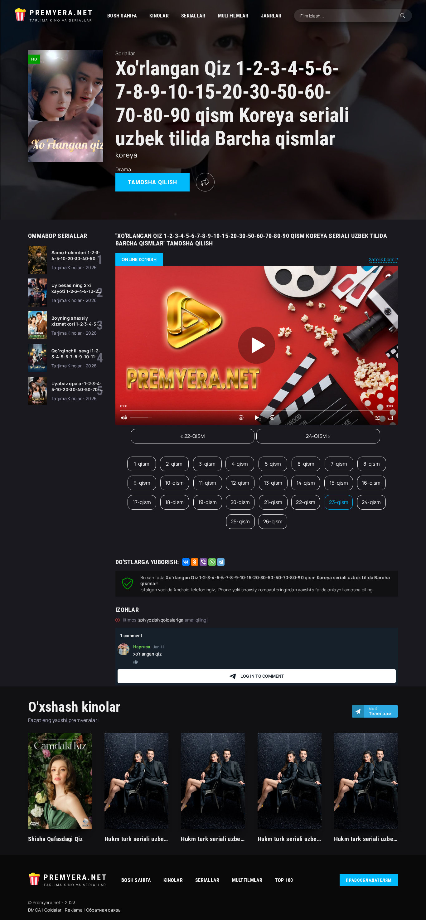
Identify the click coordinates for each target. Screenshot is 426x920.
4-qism (240, 463)
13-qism (273, 482)
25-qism (240, 521)
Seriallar (193, 16)
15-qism (339, 482)
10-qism (174, 482)
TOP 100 (284, 880)
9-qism (141, 482)
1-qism (142, 463)
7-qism (339, 463)
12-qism (240, 482)
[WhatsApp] (212, 562)
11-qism (207, 482)
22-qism (305, 502)
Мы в (380, 711)
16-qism (371, 482)
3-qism (207, 463)
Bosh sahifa (122, 16)
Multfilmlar (233, 16)
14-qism (306, 482)
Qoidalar (52, 910)
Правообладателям (369, 880)
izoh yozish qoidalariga (161, 620)
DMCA (34, 910)
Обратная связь (103, 910)
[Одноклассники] (194, 562)
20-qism (240, 502)
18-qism (174, 502)
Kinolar (159, 16)
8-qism (371, 463)
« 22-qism (192, 436)
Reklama (74, 910)
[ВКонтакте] (186, 562)
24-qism (371, 502)
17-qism (142, 502)
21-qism (273, 502)
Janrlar (271, 16)
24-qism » (318, 436)
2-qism (174, 463)
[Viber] (203, 562)
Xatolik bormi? (383, 259)
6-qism (306, 463)
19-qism (207, 502)
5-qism (273, 463)
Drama (123, 169)
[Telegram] (221, 562)
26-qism (273, 521)
